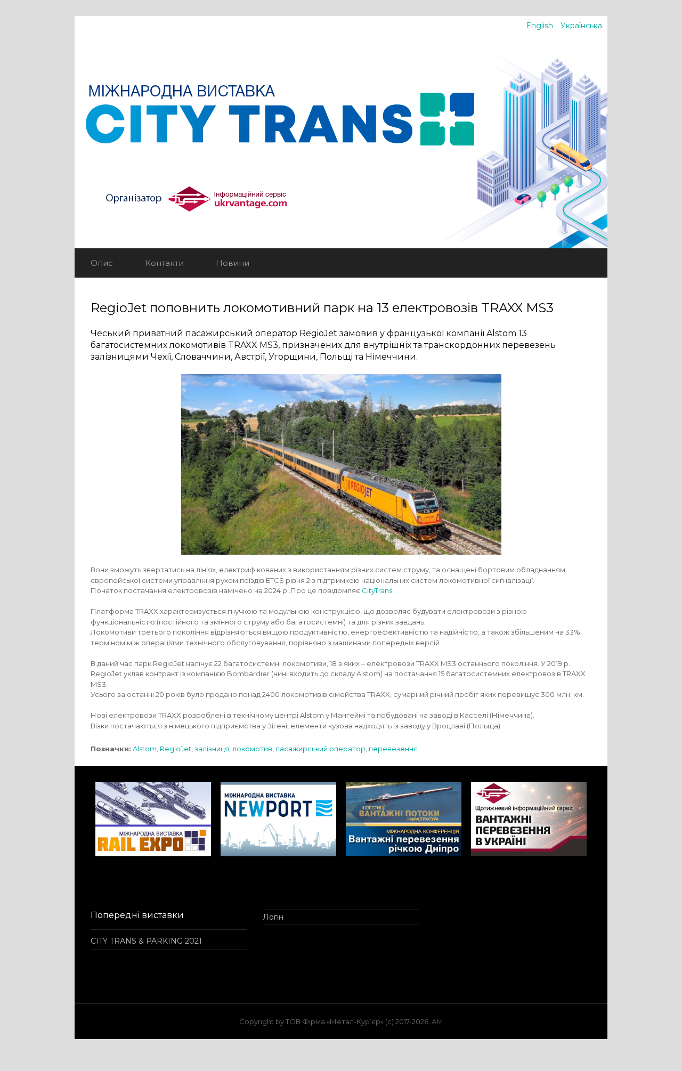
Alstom (145, 748)
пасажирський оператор (320, 748)
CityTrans (377, 590)
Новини (232, 263)
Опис (102, 263)
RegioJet (175, 748)
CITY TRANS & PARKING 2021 (146, 941)
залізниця (211, 748)
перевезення (393, 748)
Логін (273, 917)
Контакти (164, 263)
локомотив (252, 748)
